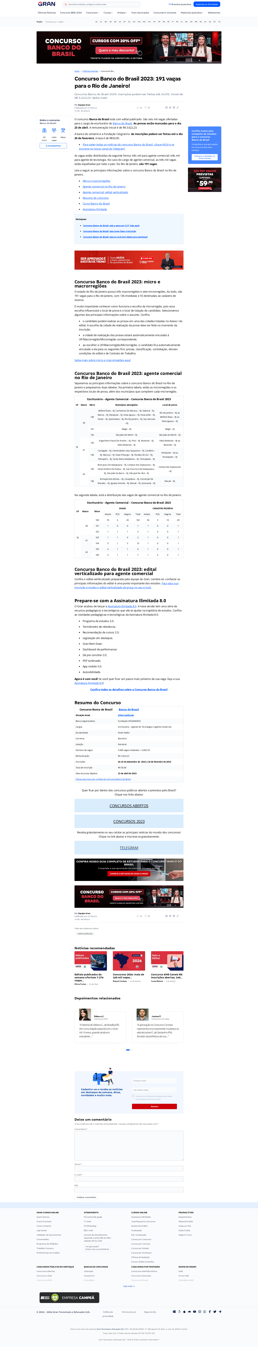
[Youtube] (194, 1312)
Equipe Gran (84, 105)
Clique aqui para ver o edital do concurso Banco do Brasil (103, 779)
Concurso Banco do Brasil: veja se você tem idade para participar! (115, 236)
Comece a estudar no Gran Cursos (129, 874)
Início (77, 71)
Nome (78, 1164)
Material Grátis (186, 1221)
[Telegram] (219, 1312)
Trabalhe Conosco (45, 1248)
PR (177, 22)
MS (149, 22)
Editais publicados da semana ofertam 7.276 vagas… (89, 977)
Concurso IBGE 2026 (71, 12)
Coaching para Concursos (143, 1221)
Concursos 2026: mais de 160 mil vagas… (128, 976)
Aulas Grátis (184, 1230)
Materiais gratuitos (191, 12)
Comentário (81, 1129)
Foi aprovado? (97, 1247)
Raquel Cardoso (120, 981)
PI (172, 22)
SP (215, 22)
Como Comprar (44, 1226)
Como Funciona (44, 1221)
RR (196, 22)
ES (129, 22)
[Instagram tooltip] (199, 1312)
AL (101, 22)
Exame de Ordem (139, 1226)
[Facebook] (209, 1312)
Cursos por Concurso (141, 1239)
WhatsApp (91, 1226)
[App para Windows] (174, 1312)
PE (168, 22)
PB (164, 22)
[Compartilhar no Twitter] (169, 107)
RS (201, 22)
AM (106, 22)
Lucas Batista (157, 981)
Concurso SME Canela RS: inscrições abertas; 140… (167, 976)
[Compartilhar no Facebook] (166, 107)
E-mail (78, 1175)
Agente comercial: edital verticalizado (105, 192)
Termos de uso (129, 1312)
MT (154, 22)
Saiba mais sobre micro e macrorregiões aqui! (103, 360)
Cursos (107, 12)
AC (96, 22)
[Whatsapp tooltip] (204, 1312)
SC (205, 22)
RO (191, 22)
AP (111, 22)
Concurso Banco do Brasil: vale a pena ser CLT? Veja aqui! (111, 225)
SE (210, 22)
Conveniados (43, 1239)
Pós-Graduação (138, 1235)
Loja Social (41, 1230)
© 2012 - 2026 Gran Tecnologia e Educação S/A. (63, 1312)
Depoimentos (185, 1217)
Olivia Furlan (80, 984)
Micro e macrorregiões (96, 181)
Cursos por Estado (140, 1248)
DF (124, 22)
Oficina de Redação (140, 1257)
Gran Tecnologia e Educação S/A (110, 1329)
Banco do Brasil (122, 123)
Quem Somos (43, 1217)
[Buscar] (66, 5)
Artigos (121, 12)
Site (76, 1185)
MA (139, 22)
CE (120, 22)
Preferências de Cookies (48, 1253)
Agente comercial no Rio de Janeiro (104, 186)
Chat (88, 1221)
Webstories (214, 12)
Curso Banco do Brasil (96, 203)
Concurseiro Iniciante (164, 12)
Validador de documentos (49, 1235)
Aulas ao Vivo (185, 1226)
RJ (182, 22)
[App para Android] (189, 1312)
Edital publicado (126, 715)
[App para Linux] (179, 1312)
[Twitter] (214, 1312)
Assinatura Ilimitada (207, 4)
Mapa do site (150, 1312)
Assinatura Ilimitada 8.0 (122, 606)
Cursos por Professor (141, 1253)
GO (134, 22)
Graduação (136, 1230)
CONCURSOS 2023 (129, 821)
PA (159, 22)
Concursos (91, 12)
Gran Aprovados (140, 12)
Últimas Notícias (47, 12)
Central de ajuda (94, 1217)
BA (115, 22)
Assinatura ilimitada (95, 209)
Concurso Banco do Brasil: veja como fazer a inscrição (109, 231)
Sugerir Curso (185, 1235)
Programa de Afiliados (47, 1244)
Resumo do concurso (96, 198)
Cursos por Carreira (140, 1244)
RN (186, 22)
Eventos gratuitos (181, 4)
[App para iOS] (184, 1312)
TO (219, 22)
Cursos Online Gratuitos (142, 1262)
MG (144, 22)
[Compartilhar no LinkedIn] (173, 107)
